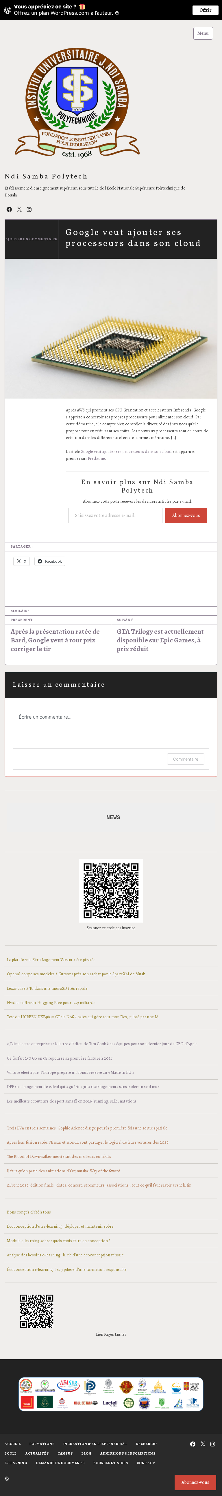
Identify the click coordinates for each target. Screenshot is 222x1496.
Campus (65, 1453)
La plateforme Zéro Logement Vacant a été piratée (51, 960)
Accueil (13, 1444)
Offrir (205, 10)
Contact (146, 1463)
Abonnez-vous (186, 515)
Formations (42, 1444)
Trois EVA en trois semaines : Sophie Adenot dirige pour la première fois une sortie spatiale (87, 1128)
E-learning (16, 1463)
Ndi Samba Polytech (46, 177)
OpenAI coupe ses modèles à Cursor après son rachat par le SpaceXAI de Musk (76, 974)
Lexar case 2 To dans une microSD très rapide (47, 988)
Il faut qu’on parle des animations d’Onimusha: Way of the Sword (64, 1171)
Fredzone (96, 458)
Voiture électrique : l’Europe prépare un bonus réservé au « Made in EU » (70, 1072)
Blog (87, 1453)
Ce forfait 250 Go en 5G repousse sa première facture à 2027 (59, 1058)
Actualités (37, 1453)
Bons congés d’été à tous (29, 1212)
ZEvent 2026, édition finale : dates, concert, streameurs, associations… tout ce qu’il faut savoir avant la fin (99, 1185)
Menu (203, 33)
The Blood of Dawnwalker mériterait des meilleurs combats (59, 1156)
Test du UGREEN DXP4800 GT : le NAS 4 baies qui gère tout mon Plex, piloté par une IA (82, 1017)
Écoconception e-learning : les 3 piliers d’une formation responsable (67, 1269)
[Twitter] (19, 209)
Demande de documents (60, 1463)
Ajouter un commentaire (31, 239)
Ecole (11, 1453)
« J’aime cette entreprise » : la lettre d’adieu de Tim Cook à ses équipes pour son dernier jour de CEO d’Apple (102, 1044)
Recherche (147, 1444)
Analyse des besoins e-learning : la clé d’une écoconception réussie (65, 1255)
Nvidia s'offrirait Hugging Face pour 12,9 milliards (51, 1002)
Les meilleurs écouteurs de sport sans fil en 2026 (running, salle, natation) (71, 1101)
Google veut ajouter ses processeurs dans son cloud (126, 451)
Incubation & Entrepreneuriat (95, 1444)
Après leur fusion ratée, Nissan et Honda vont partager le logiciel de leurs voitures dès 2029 (88, 1142)
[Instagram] (29, 209)
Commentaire (185, 759)
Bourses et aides (110, 1463)
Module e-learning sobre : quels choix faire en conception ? (58, 1241)
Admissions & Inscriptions (128, 1453)
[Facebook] (9, 209)
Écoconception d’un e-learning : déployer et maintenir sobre (60, 1226)
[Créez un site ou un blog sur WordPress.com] (7, 1479)
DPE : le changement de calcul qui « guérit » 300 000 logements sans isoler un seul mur (83, 1086)
